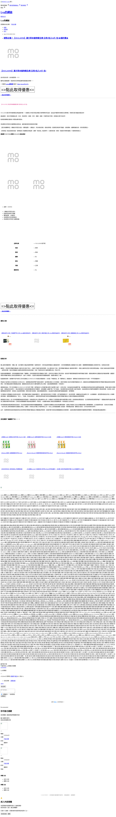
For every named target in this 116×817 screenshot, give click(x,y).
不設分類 (13, 24)
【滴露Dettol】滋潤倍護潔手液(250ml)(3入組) (38, 437)
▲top (2, 683)
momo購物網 (9, 84)
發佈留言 (3, 696)
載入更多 (3, 686)
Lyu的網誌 (6, 12)
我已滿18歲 (3, 813)
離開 (9, 813)
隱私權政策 (66, 795)
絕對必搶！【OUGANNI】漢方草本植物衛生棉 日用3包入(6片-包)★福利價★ (36, 38)
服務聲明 (73, 795)
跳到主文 (3, 16)
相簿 (5, 27)
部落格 (6, 29)
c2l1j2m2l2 (3, 667)
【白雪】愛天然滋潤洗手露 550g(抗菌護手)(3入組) (70, 469)
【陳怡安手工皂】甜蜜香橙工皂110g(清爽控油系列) (75, 333)
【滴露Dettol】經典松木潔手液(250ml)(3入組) (13, 437)
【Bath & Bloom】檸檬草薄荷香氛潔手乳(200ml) (39, 453)
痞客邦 (12, 676)
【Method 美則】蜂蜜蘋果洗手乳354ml (11, 453)
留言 (16, 676)
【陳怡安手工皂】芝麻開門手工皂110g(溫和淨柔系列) (16, 333)
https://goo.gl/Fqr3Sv (23, 84)
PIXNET (46, 795)
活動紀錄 (12, 680)
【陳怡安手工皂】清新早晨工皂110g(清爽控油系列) (45, 333)
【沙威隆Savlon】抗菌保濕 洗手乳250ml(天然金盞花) (41, 469)
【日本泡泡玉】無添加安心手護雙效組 (11, 469)
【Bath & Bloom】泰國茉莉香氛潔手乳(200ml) (68, 453)
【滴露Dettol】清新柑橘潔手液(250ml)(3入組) (68, 437)
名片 (5, 31)
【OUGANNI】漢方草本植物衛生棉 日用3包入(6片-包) (23, 71)
